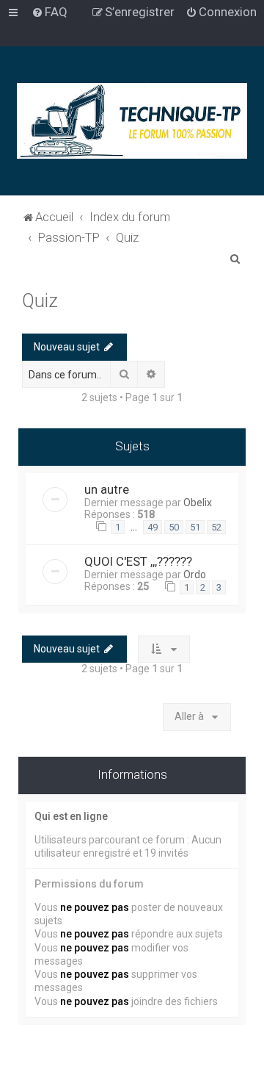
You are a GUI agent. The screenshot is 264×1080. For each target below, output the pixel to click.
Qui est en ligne (71, 816)
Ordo (194, 574)
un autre (106, 489)
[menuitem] (49, 11)
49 (152, 527)
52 (216, 527)
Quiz (40, 301)
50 (174, 527)
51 (195, 527)
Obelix (197, 502)
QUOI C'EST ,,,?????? (138, 561)
